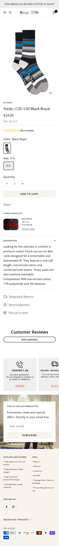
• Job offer (36, 475)
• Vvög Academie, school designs (13, 470)
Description (10, 240)
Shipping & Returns (21, 296)
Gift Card (25, 222)
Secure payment (19, 305)
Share (7, 204)
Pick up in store (18, 312)
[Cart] (54, 12)
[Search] (10, 12)
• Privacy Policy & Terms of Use (43, 489)
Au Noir (7, 102)
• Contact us (37, 471)
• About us (36, 466)
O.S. (8, 165)
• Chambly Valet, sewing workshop (12, 486)
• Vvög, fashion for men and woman (14, 463)
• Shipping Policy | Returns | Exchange (43, 481)
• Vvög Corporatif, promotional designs (11, 478)
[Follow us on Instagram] (13, 507)
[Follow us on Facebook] (6, 507)
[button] (11, 130)
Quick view (28, 229)
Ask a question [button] (29, 339)
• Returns (36, 461)
